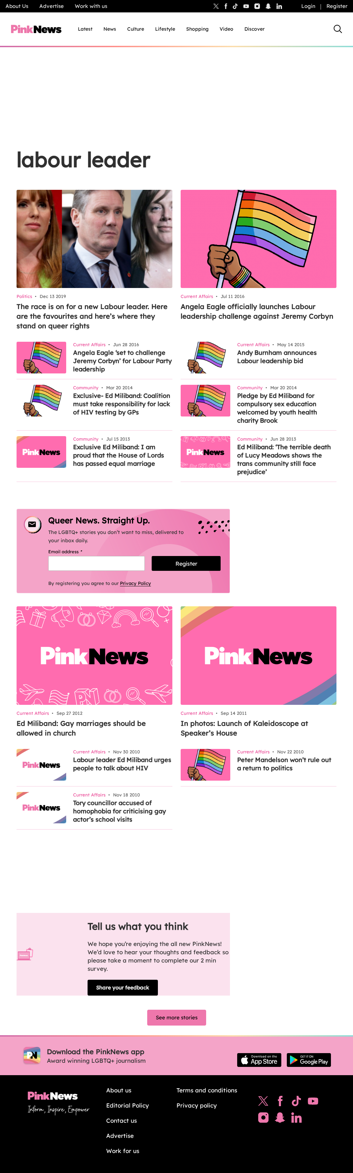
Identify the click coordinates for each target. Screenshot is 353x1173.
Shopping (197, 29)
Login (308, 6)
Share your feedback (122, 987)
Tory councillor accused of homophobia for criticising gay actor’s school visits (119, 811)
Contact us (121, 1120)
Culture (135, 29)
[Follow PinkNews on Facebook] (280, 1102)
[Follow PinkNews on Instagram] (263, 1119)
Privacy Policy (135, 583)
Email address (74, 551)
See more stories (177, 1017)
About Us (17, 6)
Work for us (122, 1150)
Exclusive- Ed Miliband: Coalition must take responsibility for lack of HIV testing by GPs (121, 404)
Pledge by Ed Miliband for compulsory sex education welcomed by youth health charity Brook (277, 408)
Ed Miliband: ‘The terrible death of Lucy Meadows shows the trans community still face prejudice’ (284, 459)
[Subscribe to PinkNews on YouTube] (313, 1102)
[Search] (338, 29)
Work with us (91, 6)
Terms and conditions (206, 1090)
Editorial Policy (127, 1105)
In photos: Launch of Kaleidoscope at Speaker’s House (244, 728)
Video (226, 29)
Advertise (51, 6)
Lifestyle (165, 29)
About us (118, 1090)
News (109, 29)
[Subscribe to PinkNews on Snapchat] (280, 1119)
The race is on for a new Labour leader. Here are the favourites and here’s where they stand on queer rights (92, 316)
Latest (85, 29)
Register (336, 6)
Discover (254, 29)
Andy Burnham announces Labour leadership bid (277, 357)
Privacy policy (196, 1105)
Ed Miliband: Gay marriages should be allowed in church (81, 728)
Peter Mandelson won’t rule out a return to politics (284, 764)
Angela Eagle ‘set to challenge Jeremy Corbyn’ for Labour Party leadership (122, 361)
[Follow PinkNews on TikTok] (296, 1102)
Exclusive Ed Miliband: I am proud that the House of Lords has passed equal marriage (118, 455)
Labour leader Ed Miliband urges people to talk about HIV (122, 764)
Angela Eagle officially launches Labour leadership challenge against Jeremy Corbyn (257, 311)
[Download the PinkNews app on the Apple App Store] (259, 1060)
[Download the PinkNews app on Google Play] (309, 1060)
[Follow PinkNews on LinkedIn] (279, 6)
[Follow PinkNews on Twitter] (263, 1102)
